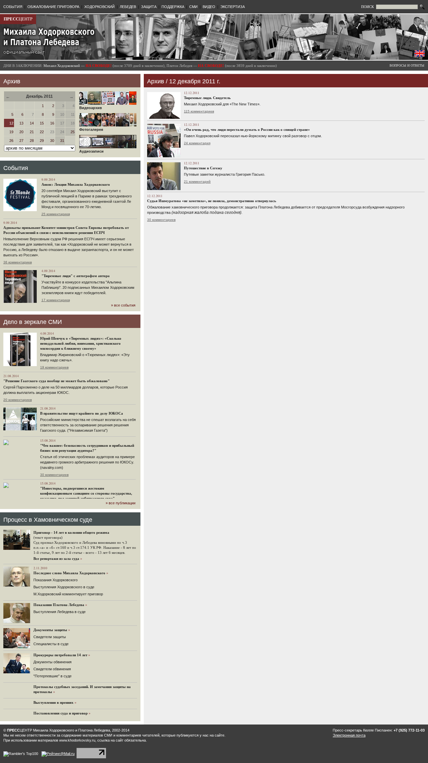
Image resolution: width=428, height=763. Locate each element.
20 (21, 132)
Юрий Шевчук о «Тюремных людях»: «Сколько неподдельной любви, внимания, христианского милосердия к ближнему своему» (80, 343)
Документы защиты (50, 630)
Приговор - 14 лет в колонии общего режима (71, 532)
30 (52, 141)
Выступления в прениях (53, 702)
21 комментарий (197, 181)
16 (52, 123)
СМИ (193, 7)
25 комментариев (55, 214)
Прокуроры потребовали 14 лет (60, 655)
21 (32, 132)
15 (42, 123)
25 (73, 132)
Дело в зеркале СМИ (32, 322)
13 (21, 123)
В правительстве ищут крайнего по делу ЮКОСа (81, 413)
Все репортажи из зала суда (56, 559)
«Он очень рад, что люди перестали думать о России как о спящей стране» (247, 130)
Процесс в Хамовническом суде (47, 519)
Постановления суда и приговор (60, 713)
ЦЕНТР (18, 18)
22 (42, 132)
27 (21, 141)
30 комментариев (54, 475)
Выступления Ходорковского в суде (63, 587)
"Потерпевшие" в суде (52, 676)
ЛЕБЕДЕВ (128, 7)
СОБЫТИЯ (12, 7)
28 (32, 141)
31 (62, 141)
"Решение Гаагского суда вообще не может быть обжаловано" (56, 381)
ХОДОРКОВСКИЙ (99, 7)
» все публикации (120, 503)
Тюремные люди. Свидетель (207, 98)
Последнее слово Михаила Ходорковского (69, 573)
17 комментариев (55, 300)
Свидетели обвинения (52, 669)
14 (32, 123)
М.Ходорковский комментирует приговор (68, 594)
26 (11, 141)
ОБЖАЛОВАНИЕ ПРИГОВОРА (53, 7)
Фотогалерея (91, 130)
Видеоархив (90, 108)
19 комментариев (54, 367)
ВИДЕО (209, 7)
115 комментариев (199, 111)
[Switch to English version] (420, 55)
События (15, 168)
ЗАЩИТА (148, 7)
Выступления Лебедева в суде (59, 612)
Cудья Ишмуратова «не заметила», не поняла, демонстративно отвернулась (211, 201)
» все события (123, 305)
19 (11, 132)
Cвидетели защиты (49, 637)
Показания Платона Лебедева (58, 605)
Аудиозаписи (91, 151)
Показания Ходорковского (55, 580)
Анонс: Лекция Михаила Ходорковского (75, 184)
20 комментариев (17, 400)
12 (11, 123)
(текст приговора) (48, 537)
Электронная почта (349, 735)
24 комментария (197, 143)
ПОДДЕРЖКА (173, 7)
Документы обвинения (52, 662)
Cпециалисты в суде (51, 644)
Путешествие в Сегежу (203, 168)
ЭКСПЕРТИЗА (232, 7)
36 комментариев (17, 262)
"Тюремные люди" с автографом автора (75, 276)
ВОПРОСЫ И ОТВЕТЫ (407, 65)
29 (42, 141)
